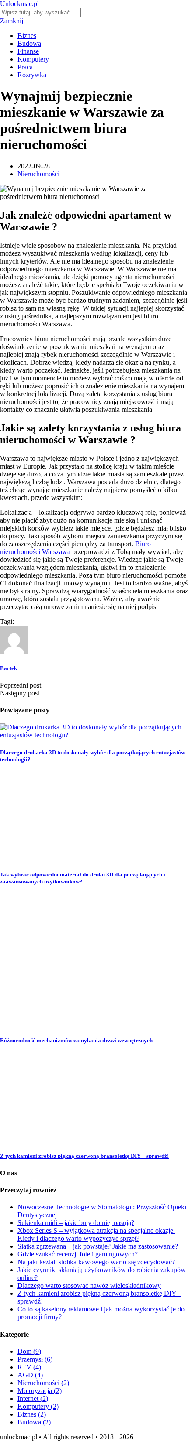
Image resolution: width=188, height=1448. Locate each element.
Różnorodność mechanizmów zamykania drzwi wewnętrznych (76, 1040)
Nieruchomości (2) (43, 1382)
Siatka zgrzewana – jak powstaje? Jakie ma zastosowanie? (97, 1246)
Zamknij (11, 20)
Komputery (33, 59)
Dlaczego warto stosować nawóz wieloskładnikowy (89, 1285)
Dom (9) (29, 1351)
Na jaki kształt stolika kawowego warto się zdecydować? (96, 1262)
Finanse (28, 51)
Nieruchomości (38, 174)
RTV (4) (29, 1367)
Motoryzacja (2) (39, 1390)
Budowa (29, 43)
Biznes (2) (31, 1414)
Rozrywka (31, 75)
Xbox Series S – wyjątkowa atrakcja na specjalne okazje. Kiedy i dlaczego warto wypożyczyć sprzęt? (96, 1234)
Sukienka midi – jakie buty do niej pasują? (75, 1222)
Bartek (8, 668)
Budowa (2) (34, 1422)
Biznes (26, 35)
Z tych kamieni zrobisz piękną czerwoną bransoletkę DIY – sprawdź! (84, 1156)
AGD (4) (30, 1375)
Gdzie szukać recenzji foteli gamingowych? (77, 1254)
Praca (25, 67)
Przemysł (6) (34, 1359)
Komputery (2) (38, 1406)
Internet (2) (32, 1398)
